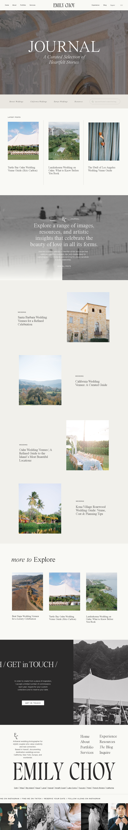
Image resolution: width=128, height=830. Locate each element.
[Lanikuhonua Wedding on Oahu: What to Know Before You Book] (64, 141)
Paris (89, 788)
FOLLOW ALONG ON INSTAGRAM (36, 799)
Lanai (44, 788)
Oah (15, 788)
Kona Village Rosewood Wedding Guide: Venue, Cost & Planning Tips (91, 510)
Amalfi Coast (60, 788)
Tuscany (82, 788)
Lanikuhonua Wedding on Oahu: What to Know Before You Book (63, 170)
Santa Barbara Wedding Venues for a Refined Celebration (32, 321)
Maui (22, 788)
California (110, 788)
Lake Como (72, 788)
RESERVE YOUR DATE (88, 799)
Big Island (30, 788)
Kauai (37, 788)
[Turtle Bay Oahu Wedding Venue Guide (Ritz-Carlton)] (23, 141)
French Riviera (98, 788)
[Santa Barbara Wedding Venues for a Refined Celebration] (88, 317)
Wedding (22, 312)
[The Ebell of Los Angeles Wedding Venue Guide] (103, 141)
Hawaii (50, 788)
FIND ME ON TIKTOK (65, 799)
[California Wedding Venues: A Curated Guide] (40, 380)
